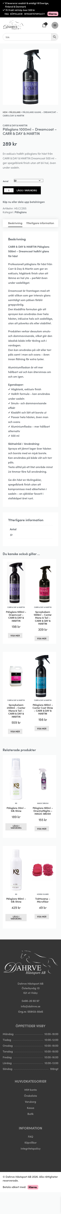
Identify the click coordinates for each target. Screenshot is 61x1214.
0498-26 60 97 (30, 1001)
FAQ (7, 13)
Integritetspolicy (30, 1148)
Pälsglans (15, 112)
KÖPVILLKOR (16, 13)
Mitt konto (30, 1089)
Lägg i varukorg (27, 190)
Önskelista (30, 1095)
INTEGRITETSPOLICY (34, 13)
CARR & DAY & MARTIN (15, 125)
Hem (5, 112)
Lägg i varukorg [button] (16, 826)
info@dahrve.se (30, 1006)
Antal (5, 181)
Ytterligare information (40, 223)
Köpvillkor (31, 1142)
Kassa (30, 1108)
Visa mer (15, 635)
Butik (30, 1114)
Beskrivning (15, 223)
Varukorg (30, 1101)
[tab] (15, 223)
